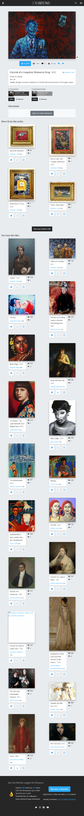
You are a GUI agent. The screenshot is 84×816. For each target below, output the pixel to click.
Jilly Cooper (54, 442)
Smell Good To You (17, 204)
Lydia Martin (14, 430)
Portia (12, 756)
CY (63, 747)
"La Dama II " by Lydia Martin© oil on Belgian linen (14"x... (17, 424)
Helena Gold (54, 528)
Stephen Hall (69, 72)
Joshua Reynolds (56, 583)
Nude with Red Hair (57, 380)
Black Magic (14, 364)
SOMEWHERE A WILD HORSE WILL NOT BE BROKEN (16, 537)
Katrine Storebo (15, 486)
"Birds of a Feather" (57, 261)
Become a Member (59, 789)
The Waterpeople (16, 480)
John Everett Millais (16, 759)
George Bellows (56, 387)
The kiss (13, 317)
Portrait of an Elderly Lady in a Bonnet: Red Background (57, 320)
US (20, 430)
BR (21, 367)
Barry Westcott (55, 747)
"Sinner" (12, 278)
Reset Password (70, 799)
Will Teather (14, 700)
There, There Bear (57, 205)
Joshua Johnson (15, 598)
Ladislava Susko (15, 321)
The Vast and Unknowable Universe (14, 694)
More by (42, 229)
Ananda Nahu (14, 367)
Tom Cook (13, 543)
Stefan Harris (55, 709)
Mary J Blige (54, 438)
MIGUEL (53, 481)
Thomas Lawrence (16, 652)
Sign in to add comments (42, 113)
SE (61, 528)
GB (21, 154)
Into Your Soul (55, 744)
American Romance (17, 151)
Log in (60, 799)
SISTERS (53, 525)
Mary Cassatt (55, 329)
